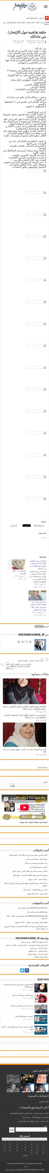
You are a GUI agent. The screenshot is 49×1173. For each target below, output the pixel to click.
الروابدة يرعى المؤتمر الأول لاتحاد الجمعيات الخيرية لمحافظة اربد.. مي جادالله (18, 665)
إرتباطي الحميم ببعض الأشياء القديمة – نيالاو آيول (30, 875)
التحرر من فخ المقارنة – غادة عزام (35, 890)
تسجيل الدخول (42, 767)
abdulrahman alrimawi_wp (35, 41)
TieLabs (39, 1163)
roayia (45, 922)
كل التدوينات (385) (40, 957)
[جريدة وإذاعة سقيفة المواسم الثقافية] (24, 6)
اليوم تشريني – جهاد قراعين (37, 954)
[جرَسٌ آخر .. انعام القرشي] (17, 565)
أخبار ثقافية (31, 22)
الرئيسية (44, 22)
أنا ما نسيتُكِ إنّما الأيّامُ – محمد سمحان (34, 942)
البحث (45, 782)
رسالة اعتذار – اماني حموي (37, 879)
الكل (37, 22)
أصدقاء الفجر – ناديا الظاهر (37, 951)
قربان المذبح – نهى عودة (38, 948)
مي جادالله (39, 626)
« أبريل (25, 1155)
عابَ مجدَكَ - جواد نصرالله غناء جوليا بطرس (33, 1121)
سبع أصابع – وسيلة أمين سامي (36, 859)
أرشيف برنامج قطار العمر (35, 18)
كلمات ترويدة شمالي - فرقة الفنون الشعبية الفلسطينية (29, 1113)
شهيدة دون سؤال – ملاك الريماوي (27, 922)
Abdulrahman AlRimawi (38, 908)
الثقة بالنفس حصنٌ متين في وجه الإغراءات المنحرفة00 (28, 855)
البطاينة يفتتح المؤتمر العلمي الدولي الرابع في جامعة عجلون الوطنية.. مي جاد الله (24, 707)
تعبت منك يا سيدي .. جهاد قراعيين (31, 660)
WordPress (20, 1163)
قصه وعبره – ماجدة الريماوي (37, 894)
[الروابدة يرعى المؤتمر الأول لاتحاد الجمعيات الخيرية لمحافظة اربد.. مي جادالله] (36, 574)
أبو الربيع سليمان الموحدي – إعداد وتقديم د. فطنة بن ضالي (26, 945)
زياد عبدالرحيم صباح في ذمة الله (36, 863)
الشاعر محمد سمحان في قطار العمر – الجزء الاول (29, 871)
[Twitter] (22, 970)
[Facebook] (27, 970)
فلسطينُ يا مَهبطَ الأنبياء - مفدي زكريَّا (35, 1117)
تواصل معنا (22, 908)
